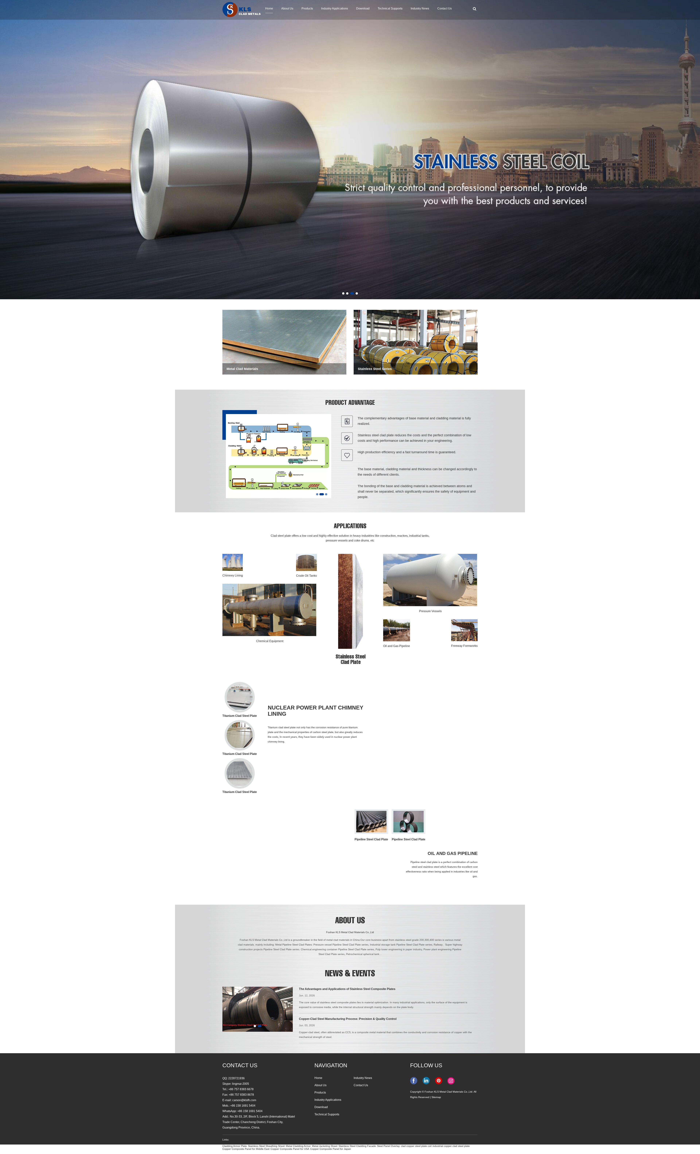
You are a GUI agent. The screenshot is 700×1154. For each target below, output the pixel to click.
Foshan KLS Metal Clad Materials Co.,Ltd (350, 932)
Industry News (420, 8)
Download (363, 8)
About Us (287, 8)
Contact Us (444, 8)
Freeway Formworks (464, 645)
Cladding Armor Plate (234, 1146)
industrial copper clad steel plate (451, 1146)
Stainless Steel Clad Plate (350, 659)
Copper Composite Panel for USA (290, 1148)
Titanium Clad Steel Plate (239, 715)
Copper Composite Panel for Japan (330, 1148)
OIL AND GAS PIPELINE (453, 853)
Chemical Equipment (269, 641)
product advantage (350, 403)
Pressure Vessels (430, 611)
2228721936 (236, 1078)
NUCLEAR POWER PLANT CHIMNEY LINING (315, 711)
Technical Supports (390, 8)
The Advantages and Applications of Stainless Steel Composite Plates (347, 989)
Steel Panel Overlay (388, 1146)
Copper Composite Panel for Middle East (245, 1148)
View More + (280, 771)
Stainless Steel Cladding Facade (357, 1146)
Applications (350, 526)
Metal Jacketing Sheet (324, 1146)
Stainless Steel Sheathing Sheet (266, 1146)
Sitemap (436, 1097)
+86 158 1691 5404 (249, 1111)
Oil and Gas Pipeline (396, 646)
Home (269, 8)
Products (307, 8)
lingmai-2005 (240, 1083)
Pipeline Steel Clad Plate (371, 839)
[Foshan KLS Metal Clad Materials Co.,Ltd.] (241, 9)
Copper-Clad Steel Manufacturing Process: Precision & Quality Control (347, 1018)
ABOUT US (350, 921)
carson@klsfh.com (244, 1100)
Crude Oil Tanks (306, 575)
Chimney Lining (232, 575)
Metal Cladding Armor (298, 1146)
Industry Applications (334, 8)
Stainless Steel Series (375, 369)
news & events (350, 974)
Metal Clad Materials (242, 369)
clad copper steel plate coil (416, 1146)
